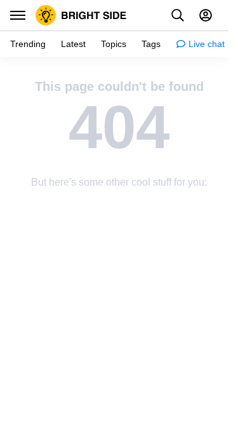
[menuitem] (28, 44)
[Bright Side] (81, 15)
